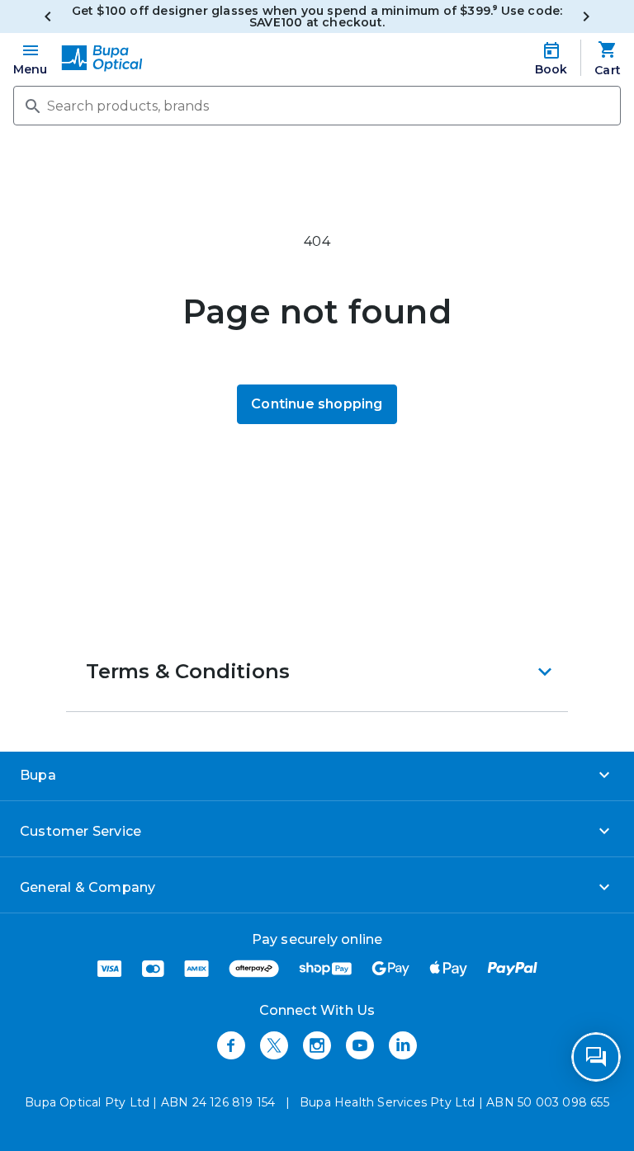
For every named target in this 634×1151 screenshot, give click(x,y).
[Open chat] (596, 1057)
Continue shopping (316, 404)
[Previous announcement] (48, 16)
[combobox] (317, 105)
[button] (317, 671)
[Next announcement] (586, 16)
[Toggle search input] (31, 105)
